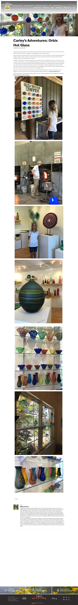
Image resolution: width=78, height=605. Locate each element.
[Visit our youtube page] (63, 599)
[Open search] (74, 6)
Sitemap (17, 598)
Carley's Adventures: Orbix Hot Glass (21, 75)
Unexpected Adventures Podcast (41, 5)
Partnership (13, 598)
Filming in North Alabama (11, 600)
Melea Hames (16, 47)
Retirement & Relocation (29, 5)
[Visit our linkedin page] (66, 599)
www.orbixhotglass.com (54, 71)
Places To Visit (37, 7)
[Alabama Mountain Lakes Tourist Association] (7, 4)
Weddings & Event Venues (18, 5)
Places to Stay (67, 7)
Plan (74, 7)
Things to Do (46, 7)
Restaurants (59, 7)
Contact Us (9, 598)
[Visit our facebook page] (63, 597)
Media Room (14, 599)
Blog (50, 5)
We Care (17, 600)
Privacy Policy (10, 599)
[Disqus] (39, 543)
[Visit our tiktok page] (68, 599)
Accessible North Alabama (57, 5)
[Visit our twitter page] (66, 597)
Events (52, 7)
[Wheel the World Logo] (7, 7)
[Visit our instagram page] (68, 597)
